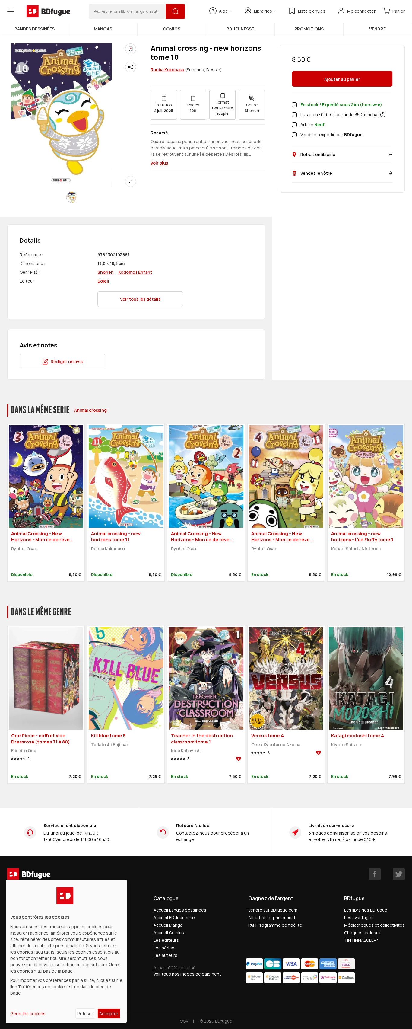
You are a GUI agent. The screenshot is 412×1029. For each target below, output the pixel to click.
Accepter (108, 1013)
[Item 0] (71, 197)
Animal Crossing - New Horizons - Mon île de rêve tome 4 (280, 539)
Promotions (309, 29)
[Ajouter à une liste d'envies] (130, 48)
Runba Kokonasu (167, 69)
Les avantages (359, 917)
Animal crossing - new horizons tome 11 (116, 536)
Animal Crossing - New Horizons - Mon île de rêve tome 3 (40, 539)
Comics (171, 29)
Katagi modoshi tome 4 (357, 735)
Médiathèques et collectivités (374, 925)
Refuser (85, 1013)
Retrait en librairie (317, 154)
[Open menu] (10, 11)
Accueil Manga (168, 925)
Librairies (263, 11)
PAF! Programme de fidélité (275, 925)
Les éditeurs (166, 940)
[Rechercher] (175, 11)
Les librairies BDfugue (365, 910)
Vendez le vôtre (316, 173)
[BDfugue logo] (49, 11)
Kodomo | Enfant (135, 272)
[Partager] (130, 67)
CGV (184, 1021)
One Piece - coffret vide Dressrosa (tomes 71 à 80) (40, 738)
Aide (223, 11)
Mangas (103, 29)
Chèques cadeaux (362, 932)
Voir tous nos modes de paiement (187, 974)
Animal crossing (90, 410)
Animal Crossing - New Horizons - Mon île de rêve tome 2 (200, 539)
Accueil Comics (169, 932)
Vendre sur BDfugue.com (272, 910)
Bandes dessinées (34, 29)
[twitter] (399, 874)
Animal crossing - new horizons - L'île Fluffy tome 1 (362, 536)
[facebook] (375, 874)
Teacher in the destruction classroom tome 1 (202, 738)
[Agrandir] (130, 181)
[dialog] (66, 951)
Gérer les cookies (28, 1013)
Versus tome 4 (267, 735)
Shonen (105, 272)
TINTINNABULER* (361, 940)
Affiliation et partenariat (272, 917)
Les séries (164, 948)
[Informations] (382, 114)
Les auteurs (165, 955)
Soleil (103, 281)
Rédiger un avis (67, 361)
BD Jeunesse (240, 29)
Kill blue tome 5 (108, 735)
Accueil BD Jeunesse (174, 917)
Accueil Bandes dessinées (180, 910)
